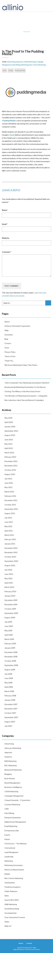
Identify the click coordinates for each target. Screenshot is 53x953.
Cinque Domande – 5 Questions (17, 800)
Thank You (9, 361)
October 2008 (10, 661)
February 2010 (10, 591)
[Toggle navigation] (48, 5)
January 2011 (10, 544)
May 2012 (8, 487)
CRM (6, 809)
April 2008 (9, 687)
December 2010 (11, 548)
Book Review (10, 778)
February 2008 (10, 696)
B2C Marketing (11, 765)
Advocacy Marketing (13, 748)
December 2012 (11, 461)
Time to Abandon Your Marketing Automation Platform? (27, 383)
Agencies (19, 62)
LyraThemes (35, 949)
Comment (6, 252)
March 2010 (9, 587)
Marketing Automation (14, 865)
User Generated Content (15, 917)
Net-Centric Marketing (37, 65)
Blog (6, 339)
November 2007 (11, 709)
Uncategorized (10, 913)
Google (10, 70)
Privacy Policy (10, 352)
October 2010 (10, 557)
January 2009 (10, 648)
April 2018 (9, 422)
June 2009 (9, 626)
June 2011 (9, 522)
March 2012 (9, 492)
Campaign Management (14, 796)
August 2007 (10, 722)
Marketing (25, 65)
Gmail (4, 70)
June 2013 (9, 439)
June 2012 (9, 483)
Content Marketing (12, 804)
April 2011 (9, 531)
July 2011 (8, 518)
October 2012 (10, 470)
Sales (7, 896)
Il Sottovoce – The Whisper (16, 843)
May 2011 (8, 526)
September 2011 (11, 509)
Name (5, 210)
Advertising (11, 62)
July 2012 (8, 479)
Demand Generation (13, 817)
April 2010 (9, 583)
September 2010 (11, 561)
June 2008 (9, 678)
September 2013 (11, 431)
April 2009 (9, 635)
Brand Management (12, 783)
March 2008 (9, 691)
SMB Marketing (11, 904)
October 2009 (10, 609)
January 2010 (10, 596)
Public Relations (11, 891)
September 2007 (11, 717)
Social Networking (12, 909)
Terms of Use (10, 356)
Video (7, 922)
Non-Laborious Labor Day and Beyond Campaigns (24, 400)
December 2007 (11, 704)
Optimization (10, 883)
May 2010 (8, 578)
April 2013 (9, 448)
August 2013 (10, 435)
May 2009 (8, 630)
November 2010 (11, 552)
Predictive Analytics (13, 887)
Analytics (8, 757)
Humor (7, 839)
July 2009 (8, 622)
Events (7, 835)
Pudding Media (20, 70)
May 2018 (8, 418)
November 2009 (11, 604)
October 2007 (10, 713)
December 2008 (11, 652)
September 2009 (11, 613)
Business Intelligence (13, 787)
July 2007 (8, 726)
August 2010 (10, 565)
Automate (9, 335)
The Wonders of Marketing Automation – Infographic (26, 396)
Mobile (7, 874)
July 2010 (8, 570)
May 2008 (8, 682)
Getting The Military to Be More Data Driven (22, 391)
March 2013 (9, 452)
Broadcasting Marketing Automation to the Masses (25, 387)
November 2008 (11, 656)
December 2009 (11, 600)
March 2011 (9, 535)
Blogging (8, 774)
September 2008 (11, 665)
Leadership (9, 856)
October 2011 (10, 505)
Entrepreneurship (12, 830)
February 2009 (10, 643)
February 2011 (10, 539)
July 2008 (8, 674)
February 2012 (10, 496)
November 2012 (11, 466)
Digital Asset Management (15, 822)
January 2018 (10, 426)
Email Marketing (11, 826)
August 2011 (10, 513)
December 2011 (11, 500)
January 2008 (10, 700)
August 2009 (10, 617)
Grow (7, 348)
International (10, 848)
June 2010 (9, 574)
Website (5, 238)
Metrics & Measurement (14, 869)
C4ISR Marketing (29, 62)
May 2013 (8, 444)
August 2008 (10, 669)
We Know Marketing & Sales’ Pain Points (21, 365)
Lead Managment (11, 852)
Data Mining (16, 65)
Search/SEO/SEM (12, 900)
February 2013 (10, 457)
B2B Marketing (10, 761)
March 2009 (9, 639)
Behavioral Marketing (13, 770)
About (7, 322)
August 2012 (10, 474)
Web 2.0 (8, 926)
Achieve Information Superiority (17, 326)
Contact (8, 343)
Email (5, 224)
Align (7, 330)
